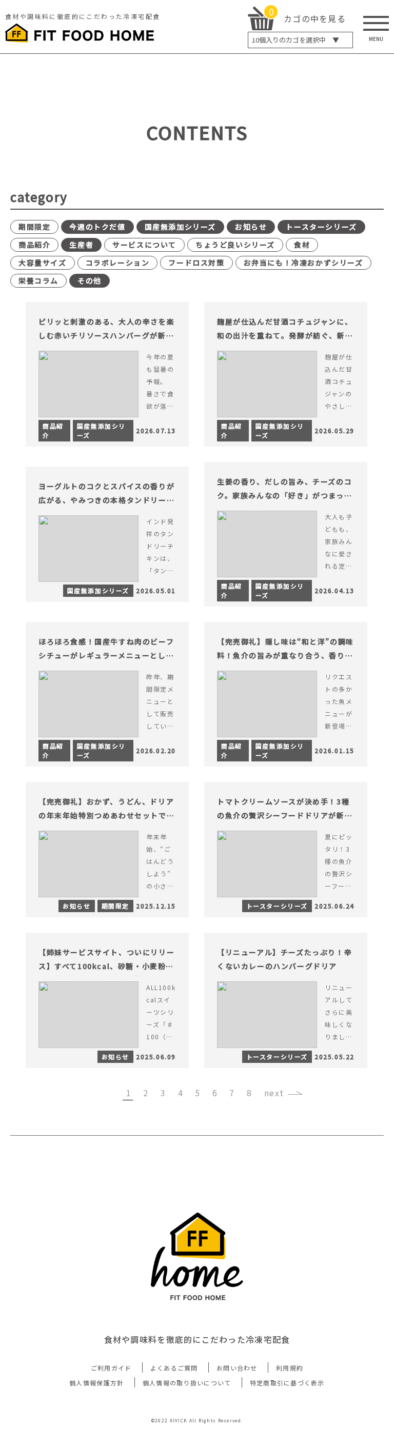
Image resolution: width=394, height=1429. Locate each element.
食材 (302, 244)
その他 (89, 280)
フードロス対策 (196, 262)
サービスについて (144, 244)
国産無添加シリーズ (180, 227)
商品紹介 (34, 244)
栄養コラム (38, 280)
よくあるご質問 (174, 1367)
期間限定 (34, 227)
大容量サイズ (42, 262)
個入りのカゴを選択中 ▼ (295, 40)
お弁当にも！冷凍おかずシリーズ (303, 262)
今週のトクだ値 (97, 227)
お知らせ (251, 227)
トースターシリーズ (321, 227)
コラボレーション (118, 262)
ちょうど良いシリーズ (235, 244)
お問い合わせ (237, 1367)
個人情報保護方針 (96, 1382)
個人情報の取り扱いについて (187, 1382)
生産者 (81, 244)
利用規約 (289, 1367)
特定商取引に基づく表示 (287, 1382)
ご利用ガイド (111, 1367)
